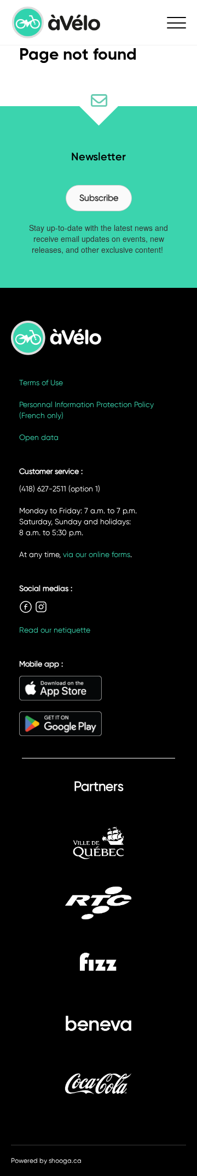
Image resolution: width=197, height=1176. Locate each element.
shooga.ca (65, 1161)
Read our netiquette (54, 629)
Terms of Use (41, 382)
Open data (39, 437)
